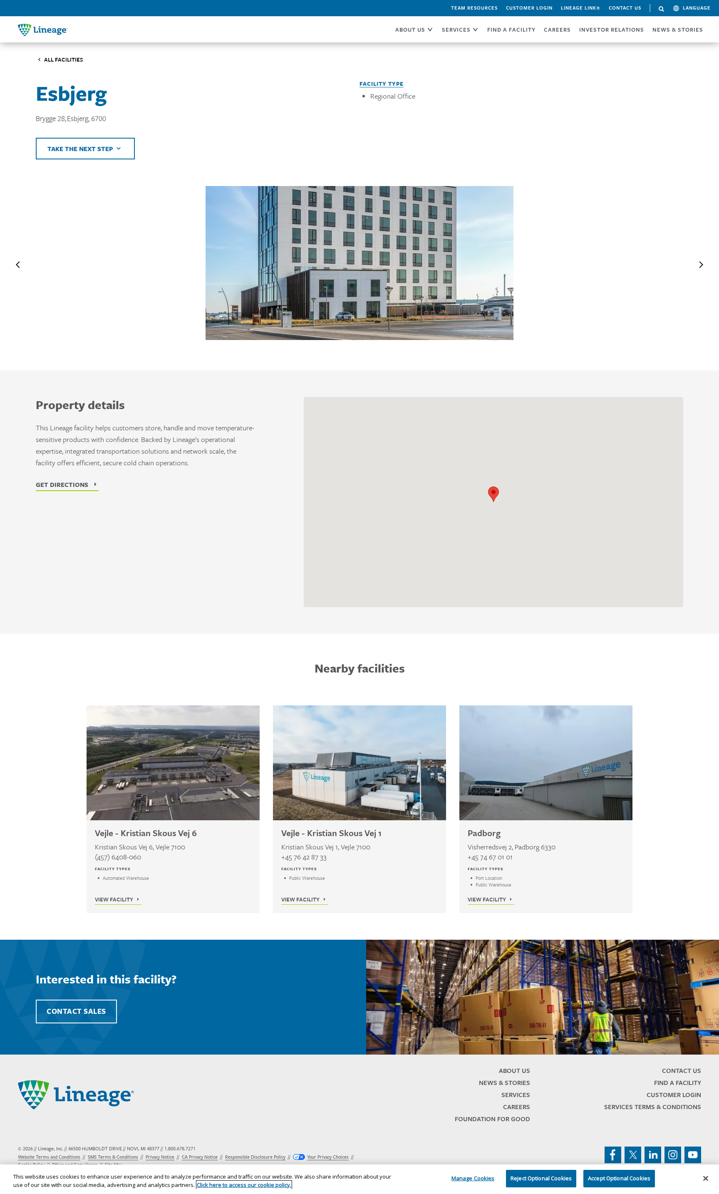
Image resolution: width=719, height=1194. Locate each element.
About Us (514, 1070)
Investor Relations (611, 29)
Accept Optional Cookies (619, 1178)
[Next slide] (701, 265)
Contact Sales (76, 1011)
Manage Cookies (473, 1178)
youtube (692, 1155)
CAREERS (557, 29)
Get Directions (62, 484)
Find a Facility (677, 1082)
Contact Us (625, 8)
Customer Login (529, 8)
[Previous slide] (18, 265)
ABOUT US (410, 29)
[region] (359, 1179)
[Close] (706, 1178)
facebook (613, 1155)
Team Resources (474, 8)
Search (661, 9)
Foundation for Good (492, 1119)
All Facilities (63, 59)
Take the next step (80, 148)
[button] (493, 494)
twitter (633, 1155)
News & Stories (677, 29)
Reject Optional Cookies (541, 1178)
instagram (672, 1155)
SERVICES (456, 29)
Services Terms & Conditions (652, 1106)
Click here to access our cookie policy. (244, 1185)
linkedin (653, 1155)
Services (515, 1094)
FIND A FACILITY (511, 29)
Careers (516, 1106)
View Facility (114, 899)
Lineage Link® (580, 8)
